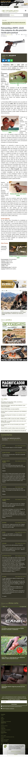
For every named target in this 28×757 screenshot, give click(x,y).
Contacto (3, 705)
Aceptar (16, 754)
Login (2, 696)
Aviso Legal (3, 714)
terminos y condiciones (10, 687)
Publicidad (3, 707)
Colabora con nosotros (5, 708)
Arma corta (4, 20)
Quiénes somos (4, 704)
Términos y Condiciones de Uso (7, 715)
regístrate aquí (18, 418)
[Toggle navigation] (25, 11)
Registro (2, 697)
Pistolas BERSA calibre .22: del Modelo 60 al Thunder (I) (13, 409)
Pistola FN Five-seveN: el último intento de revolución (13, 406)
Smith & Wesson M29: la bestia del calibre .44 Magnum (13, 397)
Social (2, 698)
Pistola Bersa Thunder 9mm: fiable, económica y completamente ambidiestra (11, 381)
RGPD (2, 716)
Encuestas (3, 709)
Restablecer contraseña (6, 700)
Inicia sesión (11, 418)
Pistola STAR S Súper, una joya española (10, 387)
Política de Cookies (5, 718)
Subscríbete (14, 683)
